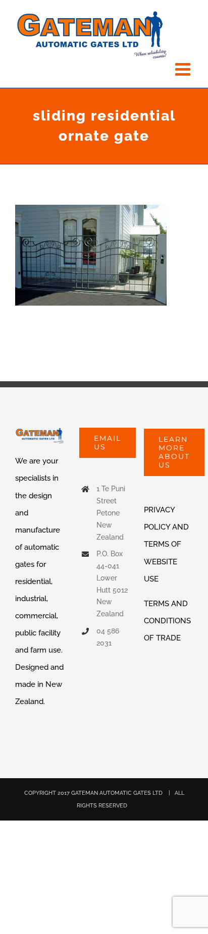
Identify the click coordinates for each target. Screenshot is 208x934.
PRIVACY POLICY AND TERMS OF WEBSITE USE (166, 544)
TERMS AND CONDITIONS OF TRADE (167, 621)
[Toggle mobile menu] (184, 69)
